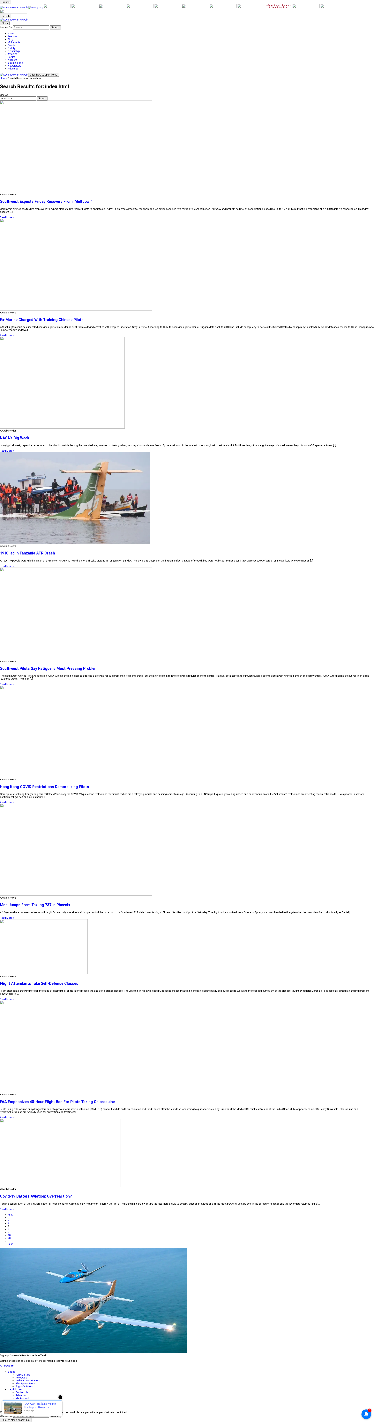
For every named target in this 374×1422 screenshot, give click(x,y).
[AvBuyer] (113, 7)
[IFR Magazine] (251, 7)
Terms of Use (23, 1401)
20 (9, 1238)
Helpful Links (15, 1389)
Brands (6, 2)
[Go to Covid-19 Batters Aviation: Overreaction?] (187, 1153)
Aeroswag (21, 1377)
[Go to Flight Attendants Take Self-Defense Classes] (187, 947)
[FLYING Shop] (13, 12)
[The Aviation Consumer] (223, 7)
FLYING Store (23, 1374)
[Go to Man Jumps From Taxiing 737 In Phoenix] (187, 850)
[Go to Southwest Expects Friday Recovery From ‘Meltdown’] (187, 147)
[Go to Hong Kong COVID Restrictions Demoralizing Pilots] (187, 732)
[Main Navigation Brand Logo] (14, 19)
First (10, 1214)
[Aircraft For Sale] (85, 7)
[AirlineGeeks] (57, 7)
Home (3, 78)
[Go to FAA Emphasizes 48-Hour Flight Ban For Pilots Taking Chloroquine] (187, 1047)
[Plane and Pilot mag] (168, 7)
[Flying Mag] (36, 7)
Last (10, 1243)
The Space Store (25, 1383)
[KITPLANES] (140, 7)
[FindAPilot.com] (333, 7)
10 (9, 1235)
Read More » (7, 217)
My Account (22, 1398)
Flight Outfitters (24, 1386)
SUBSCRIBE (6, 1366)
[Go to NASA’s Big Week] (187, 383)
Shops (11, 1371)
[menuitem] (191, 33)
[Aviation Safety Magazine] (279, 7)
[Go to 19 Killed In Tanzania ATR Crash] (187, 498)
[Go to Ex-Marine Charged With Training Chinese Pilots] (187, 265)
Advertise (21, 1395)
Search (4, 94)
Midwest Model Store (28, 1380)
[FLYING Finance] (306, 7)
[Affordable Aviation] (196, 7)
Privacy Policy (23, 1403)
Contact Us (22, 1392)
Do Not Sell (22, 1406)
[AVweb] (14, 7)
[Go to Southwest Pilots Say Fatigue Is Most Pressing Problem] (187, 614)
